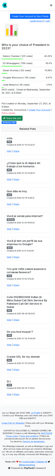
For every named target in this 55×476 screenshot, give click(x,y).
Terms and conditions (29, 436)
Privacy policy (12, 436)
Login (47, 21)
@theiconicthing (27, 465)
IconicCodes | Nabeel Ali (34, 461)
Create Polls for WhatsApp (13, 423)
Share (16, 151)
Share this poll (13, 118)
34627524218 (46, 433)
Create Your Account (39, 110)
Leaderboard (36, 21)
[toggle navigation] (51, 5)
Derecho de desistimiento (34, 441)
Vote (9, 151)
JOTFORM (35, 413)
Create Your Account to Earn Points (30, 16)
